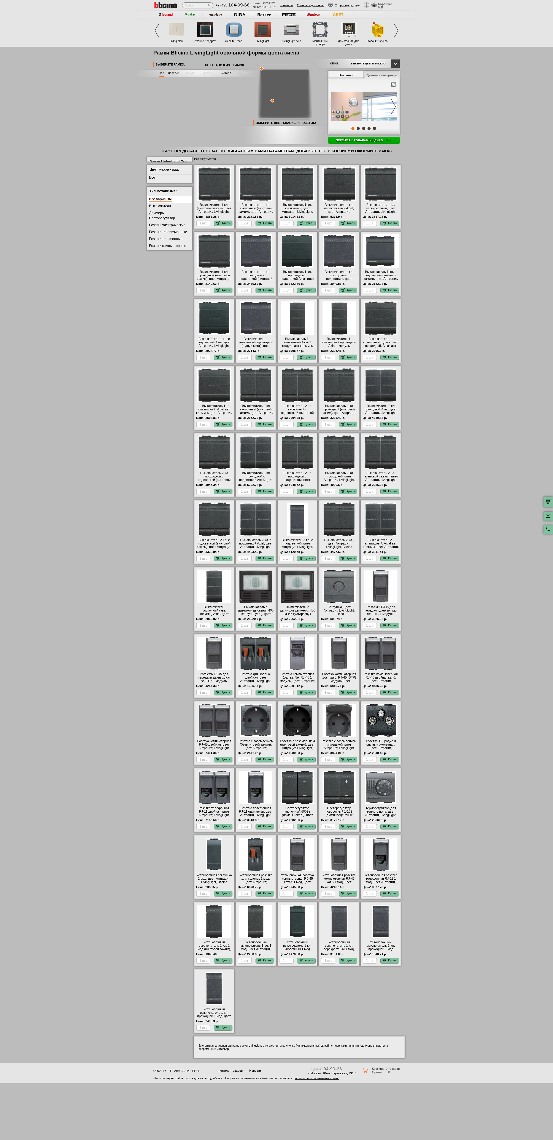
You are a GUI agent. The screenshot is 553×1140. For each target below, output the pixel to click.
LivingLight (262, 41)
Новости (255, 1070)
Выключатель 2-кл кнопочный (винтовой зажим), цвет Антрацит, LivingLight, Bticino (256, 411)
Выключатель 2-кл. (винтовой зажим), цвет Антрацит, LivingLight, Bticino (381, 478)
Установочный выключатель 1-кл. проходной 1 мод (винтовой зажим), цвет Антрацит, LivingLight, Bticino (381, 950)
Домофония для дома (348, 42)
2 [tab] (358, 128)
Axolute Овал (233, 41)
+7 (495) (232, 5)
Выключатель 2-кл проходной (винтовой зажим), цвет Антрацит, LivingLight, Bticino (339, 411)
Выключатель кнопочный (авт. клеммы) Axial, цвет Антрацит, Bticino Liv (214, 612)
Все (152, 177)
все (161, 73)
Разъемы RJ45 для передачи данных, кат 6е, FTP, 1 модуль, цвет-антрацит (214, 679)
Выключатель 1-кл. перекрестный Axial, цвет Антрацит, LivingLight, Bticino (339, 210)
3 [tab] (363, 128)
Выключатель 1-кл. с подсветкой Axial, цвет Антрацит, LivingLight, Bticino (214, 344)
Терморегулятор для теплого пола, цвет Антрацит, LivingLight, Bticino (380, 813)
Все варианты (160, 199)
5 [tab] (374, 128)
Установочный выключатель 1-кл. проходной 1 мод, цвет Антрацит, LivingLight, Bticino (214, 1016)
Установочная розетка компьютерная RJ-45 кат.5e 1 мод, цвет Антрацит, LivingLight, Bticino (297, 882)
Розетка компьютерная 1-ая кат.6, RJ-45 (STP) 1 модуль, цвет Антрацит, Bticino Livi (339, 679)
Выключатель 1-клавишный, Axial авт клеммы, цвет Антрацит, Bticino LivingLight (214, 411)
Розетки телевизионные (168, 232)
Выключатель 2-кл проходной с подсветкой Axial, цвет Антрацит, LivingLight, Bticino (256, 479)
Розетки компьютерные (167, 246)
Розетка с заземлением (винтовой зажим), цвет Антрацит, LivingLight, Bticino (297, 746)
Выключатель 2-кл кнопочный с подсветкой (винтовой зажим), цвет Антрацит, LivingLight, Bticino (297, 412)
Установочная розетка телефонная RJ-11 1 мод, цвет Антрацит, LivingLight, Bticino (380, 880)
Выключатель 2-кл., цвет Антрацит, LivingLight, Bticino (339, 543)
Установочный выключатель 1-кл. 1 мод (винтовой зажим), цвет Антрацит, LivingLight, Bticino (214, 949)
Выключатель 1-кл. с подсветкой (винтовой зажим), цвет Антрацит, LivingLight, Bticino (381, 277)
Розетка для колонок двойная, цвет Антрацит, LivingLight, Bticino (255, 679)
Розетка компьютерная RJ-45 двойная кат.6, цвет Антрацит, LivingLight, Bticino (381, 679)
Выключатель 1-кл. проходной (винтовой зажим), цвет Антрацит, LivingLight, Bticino (214, 277)
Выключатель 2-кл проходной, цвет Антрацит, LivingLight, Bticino (339, 478)
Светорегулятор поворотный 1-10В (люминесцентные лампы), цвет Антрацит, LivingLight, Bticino (339, 815)
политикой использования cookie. (317, 1078)
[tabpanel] (364, 107)
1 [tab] (353, 128)
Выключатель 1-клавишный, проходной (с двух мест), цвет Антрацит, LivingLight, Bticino (255, 345)
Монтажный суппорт (319, 42)
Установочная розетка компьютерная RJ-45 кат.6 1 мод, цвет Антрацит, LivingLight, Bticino (339, 882)
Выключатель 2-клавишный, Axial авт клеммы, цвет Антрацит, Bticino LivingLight (381, 545)
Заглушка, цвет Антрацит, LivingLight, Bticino (339, 610)
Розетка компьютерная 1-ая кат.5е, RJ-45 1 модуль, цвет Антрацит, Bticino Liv (297, 679)
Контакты (286, 5)
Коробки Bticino (377, 41)
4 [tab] (369, 128)
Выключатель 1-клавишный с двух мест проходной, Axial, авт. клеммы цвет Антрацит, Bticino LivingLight (381, 345)
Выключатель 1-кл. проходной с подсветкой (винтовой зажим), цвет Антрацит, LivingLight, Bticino (256, 278)
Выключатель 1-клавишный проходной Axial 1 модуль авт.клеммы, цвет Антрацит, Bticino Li (339, 345)
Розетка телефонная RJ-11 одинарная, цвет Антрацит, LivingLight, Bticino (256, 813)
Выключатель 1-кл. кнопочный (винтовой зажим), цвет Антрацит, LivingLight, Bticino (256, 210)
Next (396, 30)
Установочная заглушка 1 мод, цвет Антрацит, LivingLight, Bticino (214, 878)
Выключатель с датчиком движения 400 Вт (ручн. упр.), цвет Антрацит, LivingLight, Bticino (255, 614)
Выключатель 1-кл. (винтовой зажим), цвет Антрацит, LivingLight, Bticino (214, 210)
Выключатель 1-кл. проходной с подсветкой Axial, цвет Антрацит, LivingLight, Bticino (297, 278)
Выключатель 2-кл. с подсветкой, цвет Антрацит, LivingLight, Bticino (297, 545)
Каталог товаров (231, 1070)
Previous (157, 30)
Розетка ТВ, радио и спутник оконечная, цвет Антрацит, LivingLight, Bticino (381, 746)
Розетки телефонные (166, 239)
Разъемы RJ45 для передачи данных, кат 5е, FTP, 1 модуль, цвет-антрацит (380, 612)
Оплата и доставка (310, 5)
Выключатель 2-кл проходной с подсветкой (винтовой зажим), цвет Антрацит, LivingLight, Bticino (214, 479)
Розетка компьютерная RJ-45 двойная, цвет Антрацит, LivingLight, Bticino (214, 746)
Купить (225, 223)
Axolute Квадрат (205, 41)
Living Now (176, 41)
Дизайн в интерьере (382, 75)
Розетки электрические (167, 225)
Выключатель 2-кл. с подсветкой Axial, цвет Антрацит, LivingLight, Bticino (256, 545)
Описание (345, 75)
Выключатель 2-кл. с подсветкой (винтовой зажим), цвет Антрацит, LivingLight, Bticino (214, 545)
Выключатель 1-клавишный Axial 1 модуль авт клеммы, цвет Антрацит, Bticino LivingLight (297, 345)
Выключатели (160, 206)
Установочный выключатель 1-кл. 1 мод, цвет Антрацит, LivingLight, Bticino (255, 947)
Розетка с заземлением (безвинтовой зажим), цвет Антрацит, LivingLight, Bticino (255, 746)
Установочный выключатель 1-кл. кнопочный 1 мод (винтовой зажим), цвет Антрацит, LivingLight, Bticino (297, 950)
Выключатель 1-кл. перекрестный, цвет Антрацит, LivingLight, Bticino (380, 210)
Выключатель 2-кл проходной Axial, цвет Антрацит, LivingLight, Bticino (381, 411)
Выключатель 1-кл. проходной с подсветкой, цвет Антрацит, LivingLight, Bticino (339, 278)
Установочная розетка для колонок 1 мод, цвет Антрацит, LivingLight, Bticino (255, 880)
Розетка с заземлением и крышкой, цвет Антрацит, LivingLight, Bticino (339, 746)
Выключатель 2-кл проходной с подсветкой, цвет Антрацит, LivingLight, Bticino (297, 479)
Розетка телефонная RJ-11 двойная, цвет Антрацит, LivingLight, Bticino (214, 813)
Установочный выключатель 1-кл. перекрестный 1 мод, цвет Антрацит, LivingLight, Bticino (339, 949)
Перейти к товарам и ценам (360, 140)
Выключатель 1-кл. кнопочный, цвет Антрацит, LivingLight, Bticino (297, 210)
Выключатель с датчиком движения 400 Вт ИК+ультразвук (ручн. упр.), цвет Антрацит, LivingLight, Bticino (297, 615)
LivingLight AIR (291, 41)
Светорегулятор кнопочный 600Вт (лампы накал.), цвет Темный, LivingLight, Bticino (297, 815)
